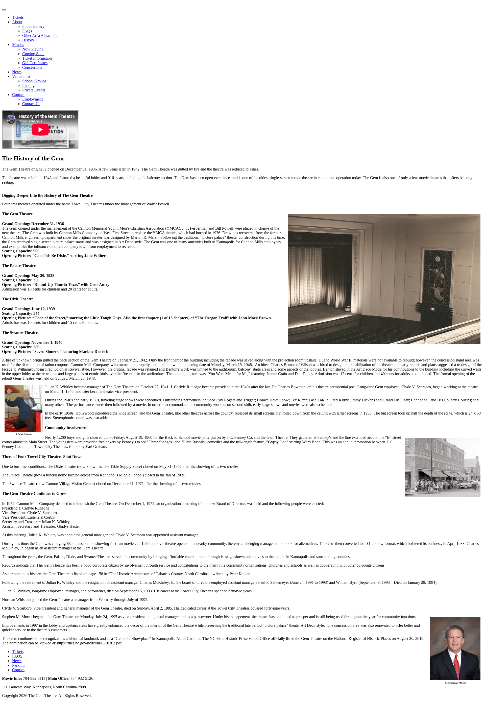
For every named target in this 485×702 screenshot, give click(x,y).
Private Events (33, 90)
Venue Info (21, 76)
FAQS (17, 656)
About (17, 22)
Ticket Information (37, 58)
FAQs (27, 31)
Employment (32, 99)
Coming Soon (33, 54)
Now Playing (32, 49)
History (28, 40)
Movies (18, 44)
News (16, 72)
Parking (28, 85)
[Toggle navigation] (4, 10)
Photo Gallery (33, 26)
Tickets (17, 17)
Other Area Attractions (40, 35)
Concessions (32, 67)
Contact (18, 94)
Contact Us (31, 104)
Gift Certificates (34, 63)
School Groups (34, 81)
